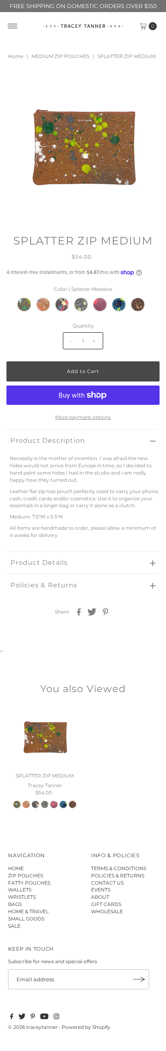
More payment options (83, 417)
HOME (16, 868)
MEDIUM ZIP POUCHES (60, 56)
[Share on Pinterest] (106, 611)
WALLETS (19, 890)
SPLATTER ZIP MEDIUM (45, 776)
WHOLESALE (107, 911)
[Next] (39, 82)
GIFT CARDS (106, 904)
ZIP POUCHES (25, 876)
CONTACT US (107, 883)
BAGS (15, 904)
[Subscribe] (139, 979)
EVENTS (100, 890)
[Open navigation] (12, 26)
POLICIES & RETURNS (117, 876)
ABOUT (100, 897)
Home (15, 56)
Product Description (47, 440)
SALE (14, 926)
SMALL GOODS (26, 919)
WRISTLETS (22, 897)
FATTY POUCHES (29, 883)
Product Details (39, 562)
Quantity (83, 326)
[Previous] (19, 82)
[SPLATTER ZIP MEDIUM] (44, 737)
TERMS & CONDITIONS (118, 868)
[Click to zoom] (147, 82)
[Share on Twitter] (92, 611)
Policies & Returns (43, 585)
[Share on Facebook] (79, 611)
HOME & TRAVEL (28, 911)
